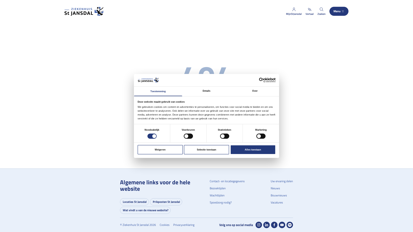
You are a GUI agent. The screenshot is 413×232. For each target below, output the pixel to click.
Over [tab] (255, 90)
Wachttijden (217, 195)
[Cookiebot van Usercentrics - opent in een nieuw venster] (261, 80)
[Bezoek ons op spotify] (290, 225)
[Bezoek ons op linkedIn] (266, 225)
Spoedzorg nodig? (221, 202)
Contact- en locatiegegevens (227, 181)
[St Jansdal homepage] (84, 11)
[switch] (188, 136)
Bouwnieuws (279, 195)
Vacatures (277, 202)
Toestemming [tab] (158, 91)
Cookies (164, 225)
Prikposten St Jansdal (166, 202)
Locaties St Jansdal (135, 202)
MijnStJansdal (294, 14)
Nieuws (275, 188)
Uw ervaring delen (282, 181)
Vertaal (310, 14)
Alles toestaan (253, 149)
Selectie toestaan (206, 149)
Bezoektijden (218, 188)
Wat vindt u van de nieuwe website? (145, 210)
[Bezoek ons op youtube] (282, 225)
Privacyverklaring (183, 225)
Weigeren (160, 149)
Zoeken (321, 14)
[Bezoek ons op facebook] (274, 225)
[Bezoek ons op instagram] (259, 225)
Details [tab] (207, 90)
